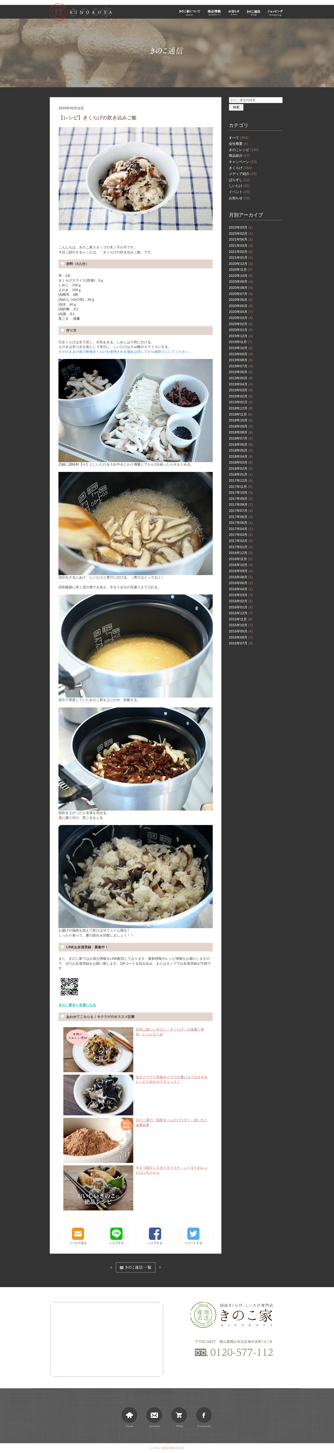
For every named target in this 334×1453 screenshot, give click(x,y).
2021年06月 (241, 239)
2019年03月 (241, 390)
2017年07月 (241, 511)
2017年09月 (241, 499)
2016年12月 (241, 553)
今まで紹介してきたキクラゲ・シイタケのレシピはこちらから (172, 1170)
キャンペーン (243, 162)
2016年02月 (241, 601)
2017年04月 (241, 529)
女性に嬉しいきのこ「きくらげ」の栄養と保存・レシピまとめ (170, 1031)
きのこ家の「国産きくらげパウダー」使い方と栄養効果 (172, 1122)
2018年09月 (241, 426)
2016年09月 (241, 571)
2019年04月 (241, 384)
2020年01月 (241, 330)
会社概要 (238, 144)
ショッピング (275, 12)
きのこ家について (189, 12)
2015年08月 (241, 637)
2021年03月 (241, 245)
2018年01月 (241, 474)
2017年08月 (241, 504)
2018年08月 (241, 432)
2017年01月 (241, 547)
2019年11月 (240, 342)
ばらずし (239, 180)
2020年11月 (240, 269)
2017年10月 (241, 492)
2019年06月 (241, 372)
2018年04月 (241, 456)
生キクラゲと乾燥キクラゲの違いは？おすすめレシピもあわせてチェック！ (172, 1079)
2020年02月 (241, 324)
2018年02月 (241, 468)
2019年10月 (241, 348)
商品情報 (214, 12)
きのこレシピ (244, 150)
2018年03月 (241, 462)
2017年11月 (240, 487)
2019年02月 (241, 396)
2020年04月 (241, 312)
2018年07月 (241, 438)
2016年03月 (241, 595)
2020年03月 (241, 318)
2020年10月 (241, 276)
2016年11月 (240, 559)
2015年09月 (241, 631)
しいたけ (239, 186)
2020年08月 (241, 288)
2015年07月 (241, 643)
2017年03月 (241, 535)
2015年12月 (241, 613)
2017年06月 (241, 517)
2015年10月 (241, 625)
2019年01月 (241, 402)
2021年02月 (241, 252)
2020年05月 (241, 306)
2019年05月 (241, 378)
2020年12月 (241, 264)
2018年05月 (241, 450)
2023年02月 (241, 233)
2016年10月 (241, 565)
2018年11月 (240, 414)
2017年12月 (241, 480)
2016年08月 (241, 577)
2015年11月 (240, 619)
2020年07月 (241, 294)
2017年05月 (241, 523)
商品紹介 (239, 156)
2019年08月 (241, 360)
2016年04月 (241, 589)
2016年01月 (241, 607)
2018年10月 (241, 420)
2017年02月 (241, 541)
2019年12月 (241, 336)
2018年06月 (241, 444)
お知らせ (234, 12)
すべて (238, 138)
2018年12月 (241, 408)
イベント (239, 192)
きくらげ (240, 168)
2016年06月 (241, 583)
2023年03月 (241, 227)
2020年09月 (241, 281)
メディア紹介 (243, 174)
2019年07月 (241, 366)
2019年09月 (241, 354)
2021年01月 (241, 257)
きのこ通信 (253, 12)
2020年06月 (241, 300)
